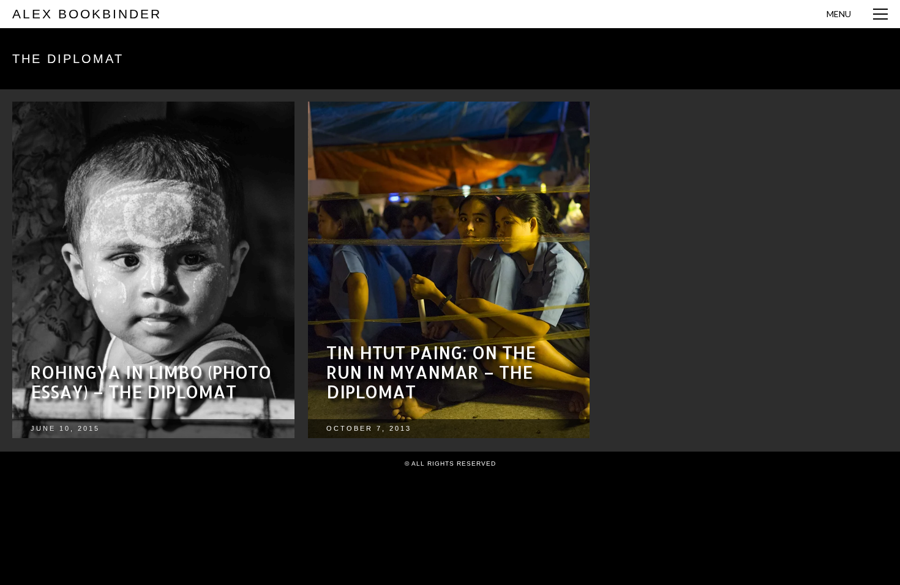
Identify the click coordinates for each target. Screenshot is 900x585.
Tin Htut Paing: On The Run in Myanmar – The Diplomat (431, 372)
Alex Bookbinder (87, 14)
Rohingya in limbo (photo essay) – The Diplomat (151, 382)
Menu (839, 14)
